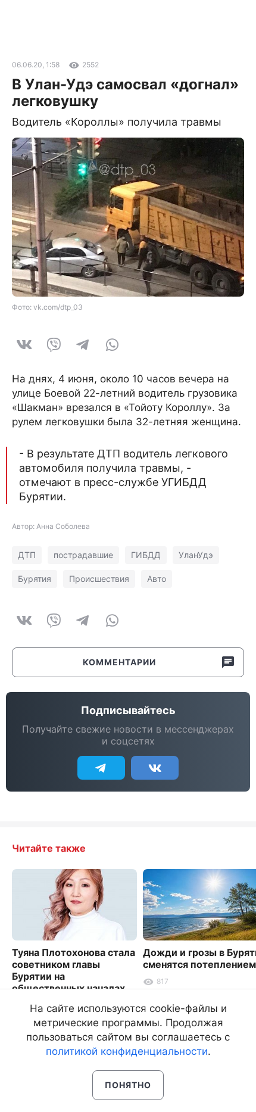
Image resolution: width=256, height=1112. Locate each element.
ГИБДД (146, 555)
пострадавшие (83, 555)
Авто (156, 579)
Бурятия (34, 579)
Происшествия (99, 579)
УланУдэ (196, 555)
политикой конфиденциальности (127, 1051)
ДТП (27, 555)
